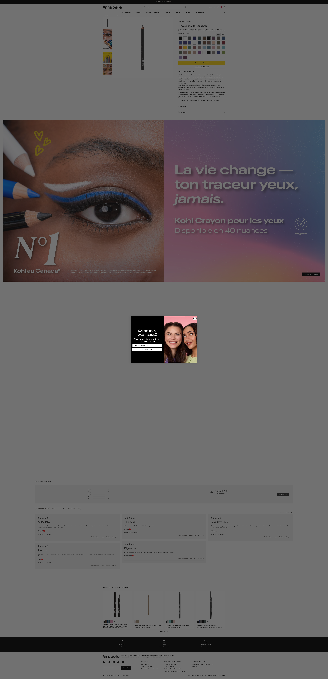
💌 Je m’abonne (147, 349)
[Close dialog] (194, 318)
